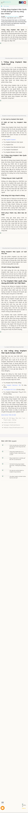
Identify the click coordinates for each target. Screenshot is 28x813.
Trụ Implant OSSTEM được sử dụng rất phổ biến (14, 347)
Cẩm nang (6, 6)
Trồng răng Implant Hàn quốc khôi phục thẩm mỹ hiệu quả (14, 248)
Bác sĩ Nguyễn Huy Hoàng (11, 16)
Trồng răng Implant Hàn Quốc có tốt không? (14, 58)
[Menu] (2, 2)
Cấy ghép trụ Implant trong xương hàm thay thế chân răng (14, 115)
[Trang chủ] (1, 6)
